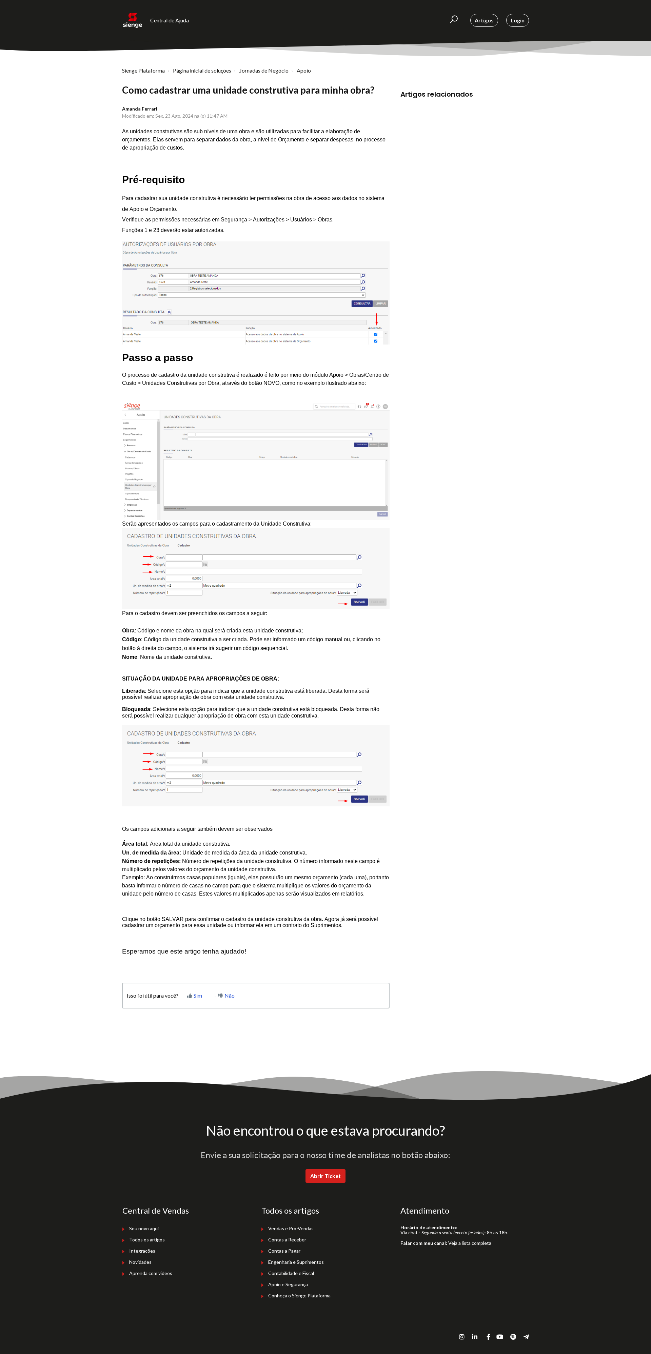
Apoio (304, 70)
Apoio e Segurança (288, 1284)
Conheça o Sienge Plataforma (299, 1295)
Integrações (142, 1251)
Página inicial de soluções (202, 70)
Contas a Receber (287, 1239)
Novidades (140, 1262)
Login (518, 20)
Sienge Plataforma (143, 70)
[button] (454, 20)
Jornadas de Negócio (264, 70)
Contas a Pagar (284, 1251)
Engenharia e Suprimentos (296, 1262)
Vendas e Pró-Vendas (291, 1228)
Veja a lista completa (469, 1243)
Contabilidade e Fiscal (291, 1273)
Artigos (484, 20)
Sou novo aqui (144, 1228)
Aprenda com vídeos (150, 1273)
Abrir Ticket (325, 1176)
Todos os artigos (147, 1239)
